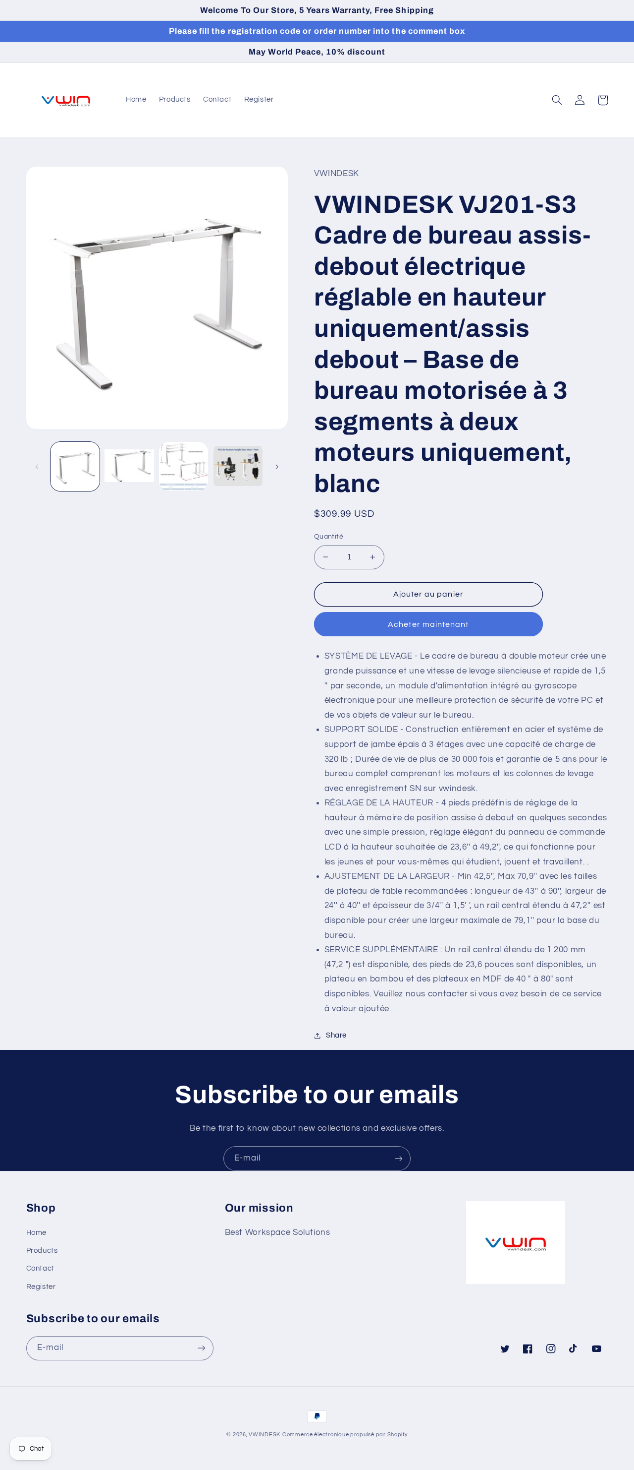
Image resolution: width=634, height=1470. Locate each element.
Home (36, 1232)
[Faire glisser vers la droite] (277, 467)
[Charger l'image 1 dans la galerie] (75, 466)
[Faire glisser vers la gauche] (37, 467)
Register (41, 1286)
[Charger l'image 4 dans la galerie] (238, 466)
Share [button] (336, 1035)
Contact (40, 1268)
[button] (557, 100)
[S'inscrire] (398, 1158)
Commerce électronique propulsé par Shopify (345, 1434)
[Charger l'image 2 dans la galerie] (129, 466)
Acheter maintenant (428, 624)
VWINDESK (264, 1434)
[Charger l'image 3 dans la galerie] (183, 466)
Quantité (328, 536)
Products (42, 1250)
